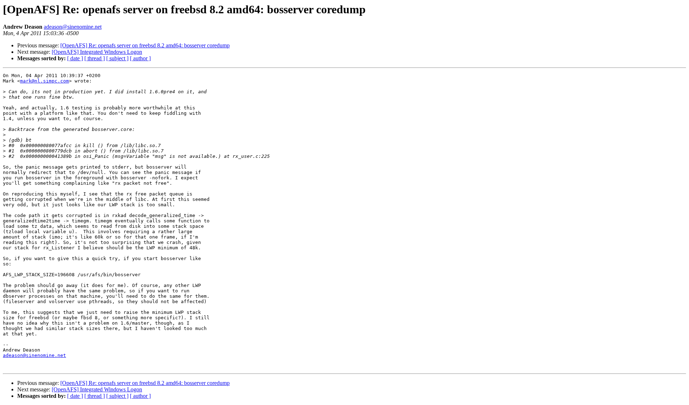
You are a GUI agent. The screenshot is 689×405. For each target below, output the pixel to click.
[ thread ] (94, 58)
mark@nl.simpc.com (44, 81)
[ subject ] (117, 58)
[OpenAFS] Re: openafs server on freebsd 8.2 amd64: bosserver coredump (145, 45)
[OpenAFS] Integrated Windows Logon (97, 52)
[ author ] (140, 58)
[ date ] (75, 58)
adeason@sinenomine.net (73, 27)
